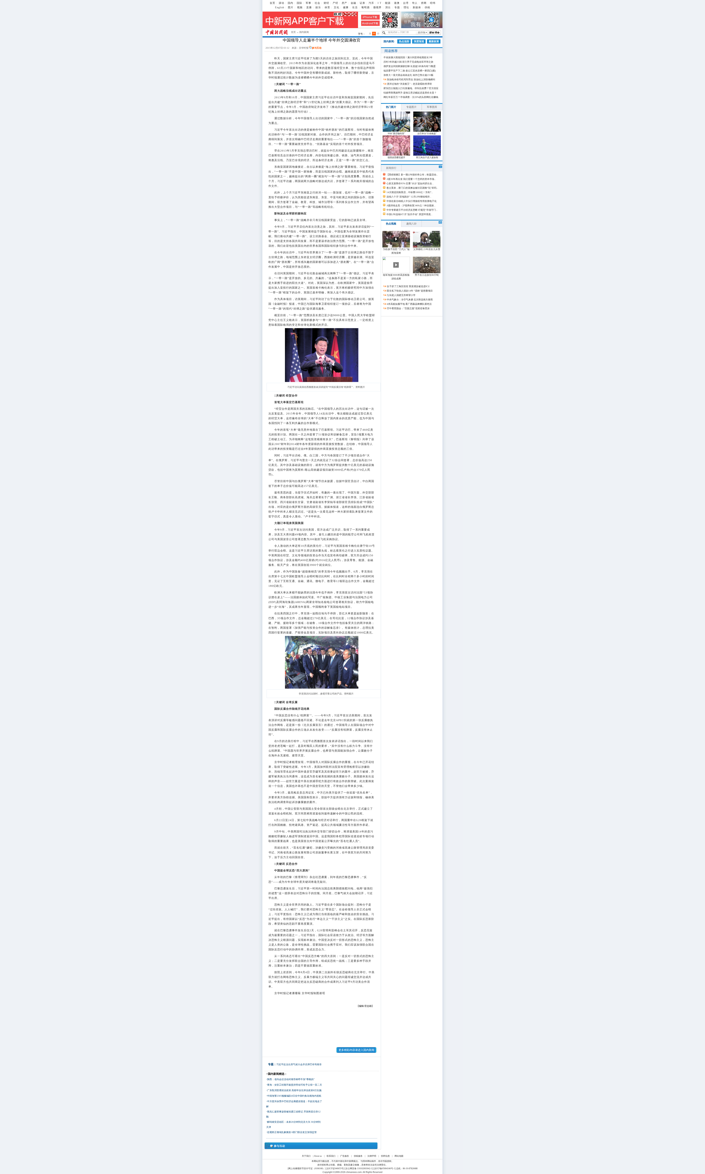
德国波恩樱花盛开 (396, 157)
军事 (308, 3)
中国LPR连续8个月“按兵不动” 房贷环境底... (409, 214)
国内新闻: (389, 41)
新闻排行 (391, 168)
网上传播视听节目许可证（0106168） (306, 1168)
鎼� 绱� (434, 32)
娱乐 (318, 7)
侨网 (423, 3)
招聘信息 (385, 1156)
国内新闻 (304, 32)
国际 (299, 3)
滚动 (281, 3)
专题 (397, 7)
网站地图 (399, 1156)
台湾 (405, 3)
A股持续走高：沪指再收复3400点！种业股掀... (410, 205)
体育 (327, 7)
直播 (309, 7)
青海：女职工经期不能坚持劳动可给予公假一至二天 (294, 1084)
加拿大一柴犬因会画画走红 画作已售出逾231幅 (408, 75)
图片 (290, 7)
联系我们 (331, 1156)
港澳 (397, 3)
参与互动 (316, 47)
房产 (344, 3)
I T (380, 3)
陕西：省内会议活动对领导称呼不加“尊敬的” (291, 1079)
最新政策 (434, 41)
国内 (290, 3)
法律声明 (371, 1156)
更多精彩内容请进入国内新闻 (356, 1050)
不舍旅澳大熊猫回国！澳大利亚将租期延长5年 (408, 57)
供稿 (427, 7)
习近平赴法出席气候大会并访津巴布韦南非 (299, 1064)
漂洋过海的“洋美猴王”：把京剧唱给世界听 (409, 83)
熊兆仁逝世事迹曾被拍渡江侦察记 (285, 1111)
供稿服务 (358, 1156)
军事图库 (432, 107)
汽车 (371, 3)
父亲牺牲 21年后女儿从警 (426, 249)
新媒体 (417, 7)
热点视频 (391, 223)
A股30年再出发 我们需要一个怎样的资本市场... (411, 179)
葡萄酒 (365, 7)
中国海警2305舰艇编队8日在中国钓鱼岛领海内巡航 (294, 1095)
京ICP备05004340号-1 (384, 1168)
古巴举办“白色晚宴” (427, 133)
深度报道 (419, 41)
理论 (406, 7)
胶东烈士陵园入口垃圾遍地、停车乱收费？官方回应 (411, 88)
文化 (336, 7)
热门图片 (391, 107)
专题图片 (411, 107)
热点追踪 (404, 41)
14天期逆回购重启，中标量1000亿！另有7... (409, 192)
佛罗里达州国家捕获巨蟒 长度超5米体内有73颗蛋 (410, 66)
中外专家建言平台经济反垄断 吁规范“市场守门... (412, 210)
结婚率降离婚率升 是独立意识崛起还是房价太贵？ (410, 92)
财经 (326, 3)
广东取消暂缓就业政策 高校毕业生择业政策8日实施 (294, 1090)
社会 (317, 3)
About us (318, 1156)
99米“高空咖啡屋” (396, 133)
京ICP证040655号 (335, 1168)
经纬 (432, 3)
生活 (355, 7)
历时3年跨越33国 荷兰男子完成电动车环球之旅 (408, 61)
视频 (300, 7)
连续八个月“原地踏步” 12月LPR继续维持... (408, 196)
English (279, 7)
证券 (362, 3)
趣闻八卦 (411, 223)
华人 (414, 3)
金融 (353, 3)
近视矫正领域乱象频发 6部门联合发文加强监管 (292, 1132)
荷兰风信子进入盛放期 (427, 157)
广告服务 (344, 1156)
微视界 (377, 7)
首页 (272, 3)
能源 (388, 3)
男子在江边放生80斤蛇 (427, 275)
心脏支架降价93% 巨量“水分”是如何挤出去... (410, 183)
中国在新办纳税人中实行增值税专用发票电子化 (411, 201)
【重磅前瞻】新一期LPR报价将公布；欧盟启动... (412, 174)
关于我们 (306, 1156)
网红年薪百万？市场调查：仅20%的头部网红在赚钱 (411, 97)
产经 (335, 3)
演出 (388, 7)
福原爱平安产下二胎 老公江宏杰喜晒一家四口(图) (410, 70)
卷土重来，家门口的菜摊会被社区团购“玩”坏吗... (412, 187)
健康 (345, 7)
